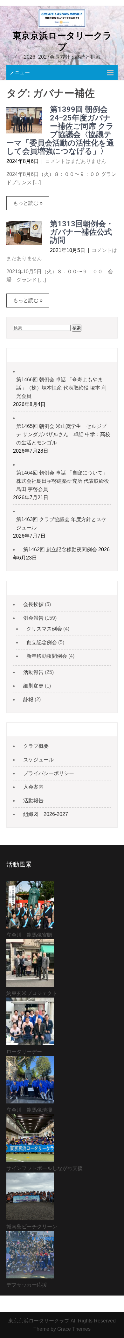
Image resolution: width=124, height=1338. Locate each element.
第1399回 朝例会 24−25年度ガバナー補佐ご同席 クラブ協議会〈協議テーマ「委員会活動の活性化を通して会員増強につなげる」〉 (60, 130)
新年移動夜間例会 (46, 656)
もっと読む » (28, 203)
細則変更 (33, 685)
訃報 (28, 699)
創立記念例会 (41, 642)
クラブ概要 (36, 746)
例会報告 (33, 618)
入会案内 (33, 787)
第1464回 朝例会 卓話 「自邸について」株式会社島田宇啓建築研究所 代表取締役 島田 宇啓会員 (62, 481)
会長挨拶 (33, 604)
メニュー (20, 72)
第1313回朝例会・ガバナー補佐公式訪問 (82, 232)
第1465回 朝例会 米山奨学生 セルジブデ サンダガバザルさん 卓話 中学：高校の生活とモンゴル (63, 434)
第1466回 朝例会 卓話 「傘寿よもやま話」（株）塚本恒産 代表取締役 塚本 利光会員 (61, 388)
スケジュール (38, 759)
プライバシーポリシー (48, 773)
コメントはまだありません (75, 161)
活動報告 (33, 672)
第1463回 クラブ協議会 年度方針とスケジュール (61, 523)
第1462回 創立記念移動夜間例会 (60, 549)
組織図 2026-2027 (45, 814)
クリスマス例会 (44, 628)
